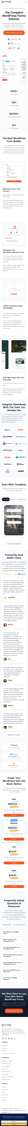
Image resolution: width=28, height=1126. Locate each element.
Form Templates (6, 1066)
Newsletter (5, 1094)
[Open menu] (26, 2)
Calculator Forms (6, 1071)
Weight (8, 520)
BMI (7, 526)
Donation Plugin (6, 1079)
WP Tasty (4, 1097)
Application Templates (8, 1076)
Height (8, 514)
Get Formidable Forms (14, 1011)
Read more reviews (14, 735)
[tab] (6, 499)
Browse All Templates (14, 544)
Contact (4, 1050)
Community (5, 1045)
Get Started (14, 815)
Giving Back (5, 1089)
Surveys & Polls (6, 1063)
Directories (5, 1069)
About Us (4, 1087)
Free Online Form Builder (8, 1053)
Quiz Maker (5, 1074)
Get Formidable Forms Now (14, 33)
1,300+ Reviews (14, 39)
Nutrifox (4, 1100)
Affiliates (4, 1048)
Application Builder (7, 1061)
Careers (4, 1092)
